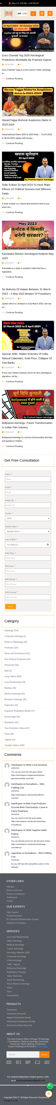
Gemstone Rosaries (16, 1013)
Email (7, 487)
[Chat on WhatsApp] (50, 1086)
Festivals (8, 648)
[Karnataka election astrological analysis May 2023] (28, 235)
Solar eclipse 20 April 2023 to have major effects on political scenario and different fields (26, 189)
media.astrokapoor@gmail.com (30, 1080)
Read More (42, 1046)
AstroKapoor (17, 765)
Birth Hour (9, 566)
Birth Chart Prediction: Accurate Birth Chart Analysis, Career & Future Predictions (29, 807)
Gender (8, 513)
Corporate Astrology (13, 636)
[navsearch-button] (33, 13)
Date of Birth (10, 539)
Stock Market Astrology (18, 984)
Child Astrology (14, 960)
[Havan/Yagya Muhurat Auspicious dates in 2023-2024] (28, 101)
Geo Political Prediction (15, 659)
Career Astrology (15, 948)
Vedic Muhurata (14, 976)
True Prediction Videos (15, 728)
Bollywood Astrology (16, 968)
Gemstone (12, 1010)
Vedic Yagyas (13, 964)
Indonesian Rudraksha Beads (21, 1021)
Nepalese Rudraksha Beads (17, 711)
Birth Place (10, 553)
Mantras (8, 688)
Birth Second (11, 592)
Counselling (12, 995)
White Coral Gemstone (36, 765)
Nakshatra (9, 705)
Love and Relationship (17, 937)
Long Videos (10, 676)
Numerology (10, 717)
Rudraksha (9, 722)
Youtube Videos (11, 745)
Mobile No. (10, 500)
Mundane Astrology (13, 699)
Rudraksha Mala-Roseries (19, 1025)
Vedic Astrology (14, 941)
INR (19, 13)
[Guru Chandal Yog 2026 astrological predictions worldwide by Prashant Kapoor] (28, 36)
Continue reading (14, 78)
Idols (6, 671)
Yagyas (7, 739)
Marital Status (11, 526)
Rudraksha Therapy (16, 972)
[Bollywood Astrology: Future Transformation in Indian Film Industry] (28, 404)
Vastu (7, 734)
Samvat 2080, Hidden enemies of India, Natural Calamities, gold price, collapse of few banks (27, 358)
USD (25, 13)
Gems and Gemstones (14, 653)
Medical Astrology (12, 694)
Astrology (8, 630)
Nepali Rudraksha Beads (19, 1017)
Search (44, 1055)
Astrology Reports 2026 (18, 952)
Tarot (9, 991)
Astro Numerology (15, 980)
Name (8, 474)
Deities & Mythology (13, 642)
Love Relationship (12, 682)
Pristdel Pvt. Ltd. (11, 1101)
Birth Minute (10, 579)
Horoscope (9, 665)
